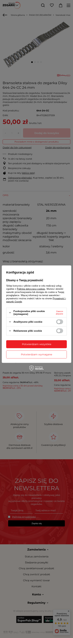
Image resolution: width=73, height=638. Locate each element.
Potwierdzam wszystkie (36, 344)
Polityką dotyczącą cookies (31, 289)
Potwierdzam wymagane (36, 354)
